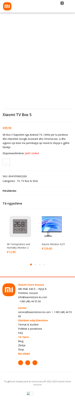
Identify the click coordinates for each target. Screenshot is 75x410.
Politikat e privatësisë (30, 328)
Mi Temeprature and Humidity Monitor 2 (18, 246)
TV (18, 181)
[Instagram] (27, 362)
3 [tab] (40, 264)
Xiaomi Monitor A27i (53, 244)
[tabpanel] (20, 235)
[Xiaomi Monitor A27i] (55, 226)
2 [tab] (35, 264)
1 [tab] (31, 264)
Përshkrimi (9, 190)
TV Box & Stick (29, 181)
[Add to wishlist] (6, 162)
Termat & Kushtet (28, 324)
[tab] (37, 191)
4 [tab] (44, 264)
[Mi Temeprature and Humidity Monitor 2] (20, 226)
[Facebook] (20, 362)
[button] (61, 6)
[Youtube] (34, 362)
